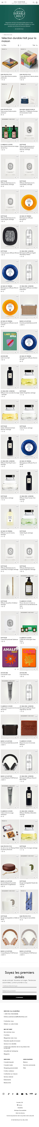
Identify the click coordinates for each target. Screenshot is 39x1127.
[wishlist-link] (5, 2)
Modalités (20, 1107)
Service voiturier (8, 1077)
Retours (25, 1062)
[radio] (18, 45)
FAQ (24, 1068)
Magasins (7, 1054)
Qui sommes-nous (9, 1032)
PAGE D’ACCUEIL (8, 34)
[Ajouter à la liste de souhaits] (18, 71)
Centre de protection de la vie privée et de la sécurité (17, 1047)
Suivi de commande (29, 1065)
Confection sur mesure (10, 1074)
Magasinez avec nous (10, 1038)
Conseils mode (8, 1065)
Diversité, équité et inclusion (12, 1041)
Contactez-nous (9, 1021)
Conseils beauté (9, 1062)
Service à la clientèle (10, 1044)
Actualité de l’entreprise (11, 1051)
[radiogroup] (19, 45)
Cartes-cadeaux (9, 1071)
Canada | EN (19, 1102)
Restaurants (7, 1083)
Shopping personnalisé (11, 1068)
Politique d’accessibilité (20, 1110)
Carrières (6, 1035)
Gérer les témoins (20, 1113)
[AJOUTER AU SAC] (15, 71)
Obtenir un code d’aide (11, 1024)
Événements (7, 1080)
